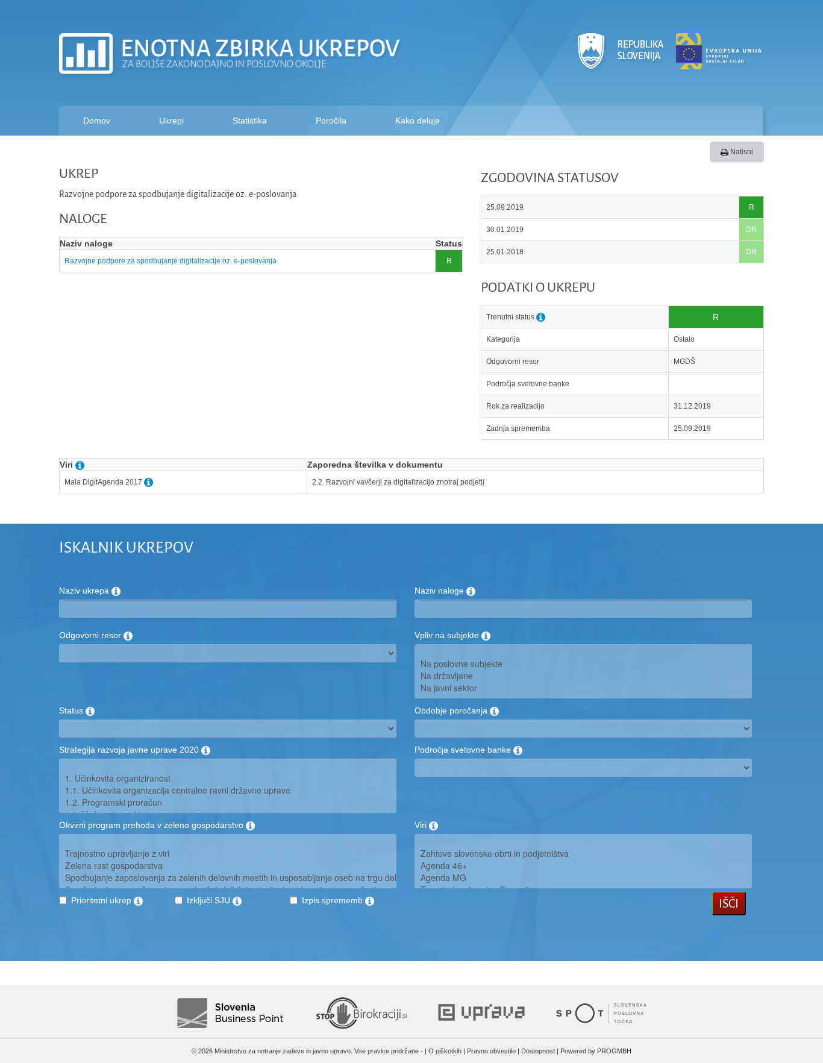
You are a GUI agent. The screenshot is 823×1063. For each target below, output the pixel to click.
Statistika (250, 120)
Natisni (740, 152)
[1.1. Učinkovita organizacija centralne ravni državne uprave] (227, 790)
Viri (422, 825)
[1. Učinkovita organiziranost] (227, 778)
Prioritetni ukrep (102, 900)
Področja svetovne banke (464, 749)
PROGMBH (614, 1051)
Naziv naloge (440, 590)
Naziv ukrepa (85, 590)
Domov (96, 120)
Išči (729, 903)
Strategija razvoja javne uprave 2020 (130, 749)
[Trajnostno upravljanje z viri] (227, 853)
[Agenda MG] (583, 877)
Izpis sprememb (333, 900)
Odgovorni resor (91, 635)
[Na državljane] (583, 675)
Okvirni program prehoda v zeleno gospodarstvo (152, 825)
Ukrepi (171, 120)
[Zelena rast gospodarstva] (227, 865)
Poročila (331, 120)
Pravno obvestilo (491, 1051)
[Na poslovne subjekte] (583, 663)
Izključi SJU (210, 900)
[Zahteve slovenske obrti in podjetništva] (583, 853)
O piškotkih (445, 1051)
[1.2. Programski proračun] (227, 802)
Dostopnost (538, 1051)
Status (72, 710)
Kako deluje (417, 120)
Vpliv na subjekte (448, 635)
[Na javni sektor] (583, 688)
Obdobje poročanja (452, 710)
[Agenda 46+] (583, 865)
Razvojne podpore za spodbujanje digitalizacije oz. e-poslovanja (170, 261)
